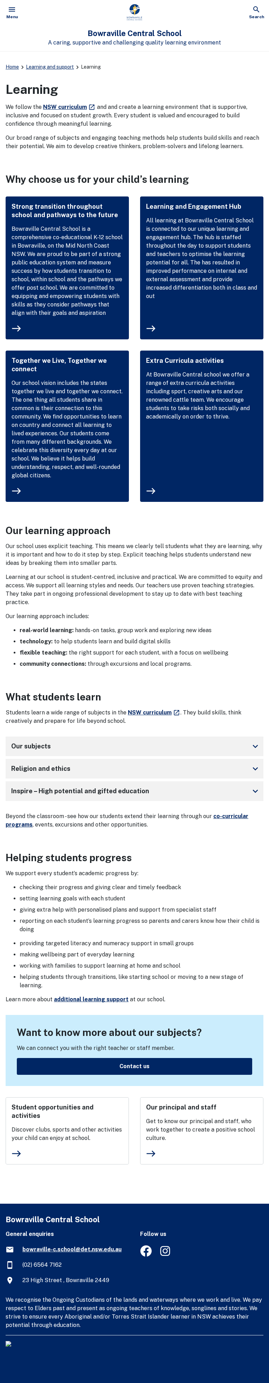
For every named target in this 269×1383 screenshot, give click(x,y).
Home (12, 67)
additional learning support (91, 999)
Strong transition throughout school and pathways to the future (65, 211)
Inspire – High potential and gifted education (136, 791)
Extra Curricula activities (185, 360)
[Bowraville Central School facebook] (146, 1254)
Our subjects (136, 746)
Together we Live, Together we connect (59, 365)
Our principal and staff (181, 1107)
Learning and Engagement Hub (193, 206)
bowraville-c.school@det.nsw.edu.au (72, 1249)
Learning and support (50, 67)
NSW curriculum (69, 107)
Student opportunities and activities (53, 1111)
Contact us (134, 1066)
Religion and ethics (136, 768)
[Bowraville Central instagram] (166, 1254)
